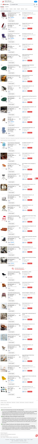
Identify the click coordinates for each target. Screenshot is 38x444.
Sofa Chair (7, 404)
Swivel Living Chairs (4, 140)
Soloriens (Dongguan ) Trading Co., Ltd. (28, 292)
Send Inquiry (30, 17)
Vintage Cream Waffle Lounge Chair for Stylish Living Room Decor (13, 226)
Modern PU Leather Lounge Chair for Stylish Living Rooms (14, 86)
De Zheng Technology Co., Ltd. (27, 334)
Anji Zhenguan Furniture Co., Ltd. (27, 12)
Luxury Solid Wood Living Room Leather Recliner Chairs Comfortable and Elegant (13, 258)
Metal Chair (13, 402)
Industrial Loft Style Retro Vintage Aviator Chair (13, 44)
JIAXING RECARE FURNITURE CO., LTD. (28, 127)
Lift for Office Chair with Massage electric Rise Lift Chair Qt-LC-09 (13, 128)
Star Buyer (25, 439)
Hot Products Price (12, 439)
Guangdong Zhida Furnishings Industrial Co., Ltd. (29, 97)
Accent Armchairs (23, 138)
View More (18, 397)
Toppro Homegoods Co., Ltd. (27, 174)
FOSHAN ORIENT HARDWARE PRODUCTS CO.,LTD (29, 314)
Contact (25, 440)
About (12, 440)
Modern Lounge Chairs (30, 138)
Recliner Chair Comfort (11, 140)
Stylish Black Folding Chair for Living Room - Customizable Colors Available (14, 174)
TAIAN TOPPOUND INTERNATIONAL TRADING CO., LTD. (28, 356)
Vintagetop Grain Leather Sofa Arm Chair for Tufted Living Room (14, 153)
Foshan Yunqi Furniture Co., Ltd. (27, 246)
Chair (5, 402)
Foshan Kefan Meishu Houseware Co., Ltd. (29, 106)
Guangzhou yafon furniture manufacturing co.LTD (29, 376)
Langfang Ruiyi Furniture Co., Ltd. (27, 205)
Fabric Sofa (26, 402)
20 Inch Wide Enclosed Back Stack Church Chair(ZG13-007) (14, 34)
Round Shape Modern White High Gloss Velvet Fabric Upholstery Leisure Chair (13, 24)
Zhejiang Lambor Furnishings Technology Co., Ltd (29, 258)
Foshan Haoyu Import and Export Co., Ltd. (29, 226)
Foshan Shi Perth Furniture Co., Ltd (28, 194)
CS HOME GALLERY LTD (26, 117)
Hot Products (7, 439)
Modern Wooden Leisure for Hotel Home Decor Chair (13, 117)
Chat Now (25, 17)
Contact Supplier (11, 20)
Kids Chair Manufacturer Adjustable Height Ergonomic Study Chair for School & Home (14, 143)
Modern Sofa (31, 402)
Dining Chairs (3, 138)
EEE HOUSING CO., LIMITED (26, 271)
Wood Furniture (22, 402)
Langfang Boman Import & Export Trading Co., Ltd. (29, 216)
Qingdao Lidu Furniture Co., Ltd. (27, 365)
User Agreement (16, 440)
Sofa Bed (17, 402)
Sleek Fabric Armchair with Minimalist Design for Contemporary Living (14, 314)
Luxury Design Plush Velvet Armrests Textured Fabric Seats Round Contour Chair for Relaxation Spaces (14, 304)
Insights (31, 439)
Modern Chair (3, 404)
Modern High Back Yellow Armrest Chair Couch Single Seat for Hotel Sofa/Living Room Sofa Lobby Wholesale (14, 377)
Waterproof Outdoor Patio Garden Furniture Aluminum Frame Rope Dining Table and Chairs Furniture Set (14, 335)
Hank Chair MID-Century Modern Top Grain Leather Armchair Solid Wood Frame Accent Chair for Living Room (14, 293)
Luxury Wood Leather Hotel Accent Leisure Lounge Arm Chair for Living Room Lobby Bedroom (14, 237)
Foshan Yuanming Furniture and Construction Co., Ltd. (27, 55)
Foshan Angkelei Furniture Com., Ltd (28, 153)
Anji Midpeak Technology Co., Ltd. (27, 142)
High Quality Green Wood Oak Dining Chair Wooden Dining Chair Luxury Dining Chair (14, 366)
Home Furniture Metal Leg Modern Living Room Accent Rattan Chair (13, 355)
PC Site (28, 439)
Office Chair (8, 138)
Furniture (2, 402)
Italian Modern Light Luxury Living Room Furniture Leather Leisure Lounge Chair (13, 107)
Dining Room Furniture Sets (15, 138)
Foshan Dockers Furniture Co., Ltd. (28, 282)
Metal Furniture (9, 402)
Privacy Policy (21, 440)
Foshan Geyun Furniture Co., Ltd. (27, 386)
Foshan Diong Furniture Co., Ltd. (27, 303)
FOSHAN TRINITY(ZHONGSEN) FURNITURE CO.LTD (29, 237)
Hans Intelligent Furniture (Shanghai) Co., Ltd (29, 164)
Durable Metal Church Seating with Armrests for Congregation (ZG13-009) (14, 13)
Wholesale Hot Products (19, 439)
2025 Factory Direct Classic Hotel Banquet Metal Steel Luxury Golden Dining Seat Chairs (14, 345)
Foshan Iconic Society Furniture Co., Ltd (28, 184)
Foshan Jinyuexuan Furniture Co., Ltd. (28, 324)
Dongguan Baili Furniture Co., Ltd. (27, 23)
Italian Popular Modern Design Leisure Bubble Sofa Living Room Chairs (14, 96)
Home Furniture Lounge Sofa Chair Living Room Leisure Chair (13, 387)
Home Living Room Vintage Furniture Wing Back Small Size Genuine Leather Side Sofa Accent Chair (14, 283)
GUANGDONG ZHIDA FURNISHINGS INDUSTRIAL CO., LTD (28, 65)
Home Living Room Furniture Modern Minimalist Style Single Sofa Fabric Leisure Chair (14, 55)
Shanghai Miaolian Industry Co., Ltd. (28, 85)
